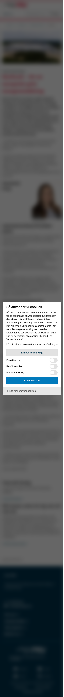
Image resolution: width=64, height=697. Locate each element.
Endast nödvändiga (32, 352)
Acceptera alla (32, 380)
